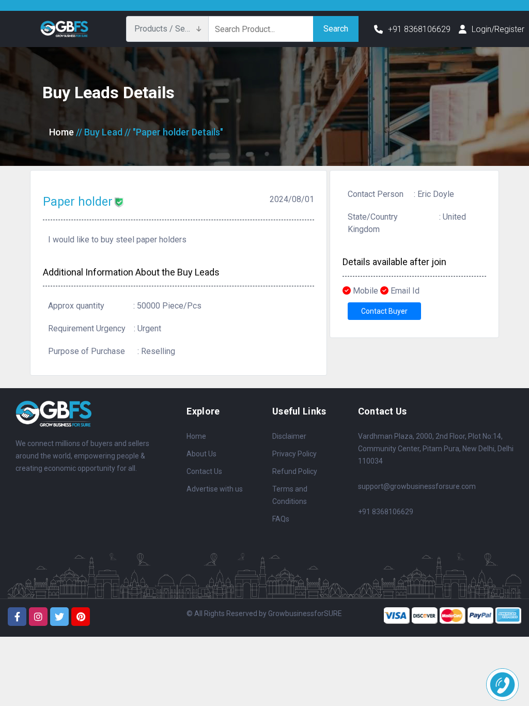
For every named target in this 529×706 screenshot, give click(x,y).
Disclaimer (289, 436)
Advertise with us (214, 489)
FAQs (280, 519)
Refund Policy (294, 471)
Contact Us (204, 471)
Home (61, 132)
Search (335, 29)
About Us (201, 454)
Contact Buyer (384, 311)
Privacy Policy (294, 454)
